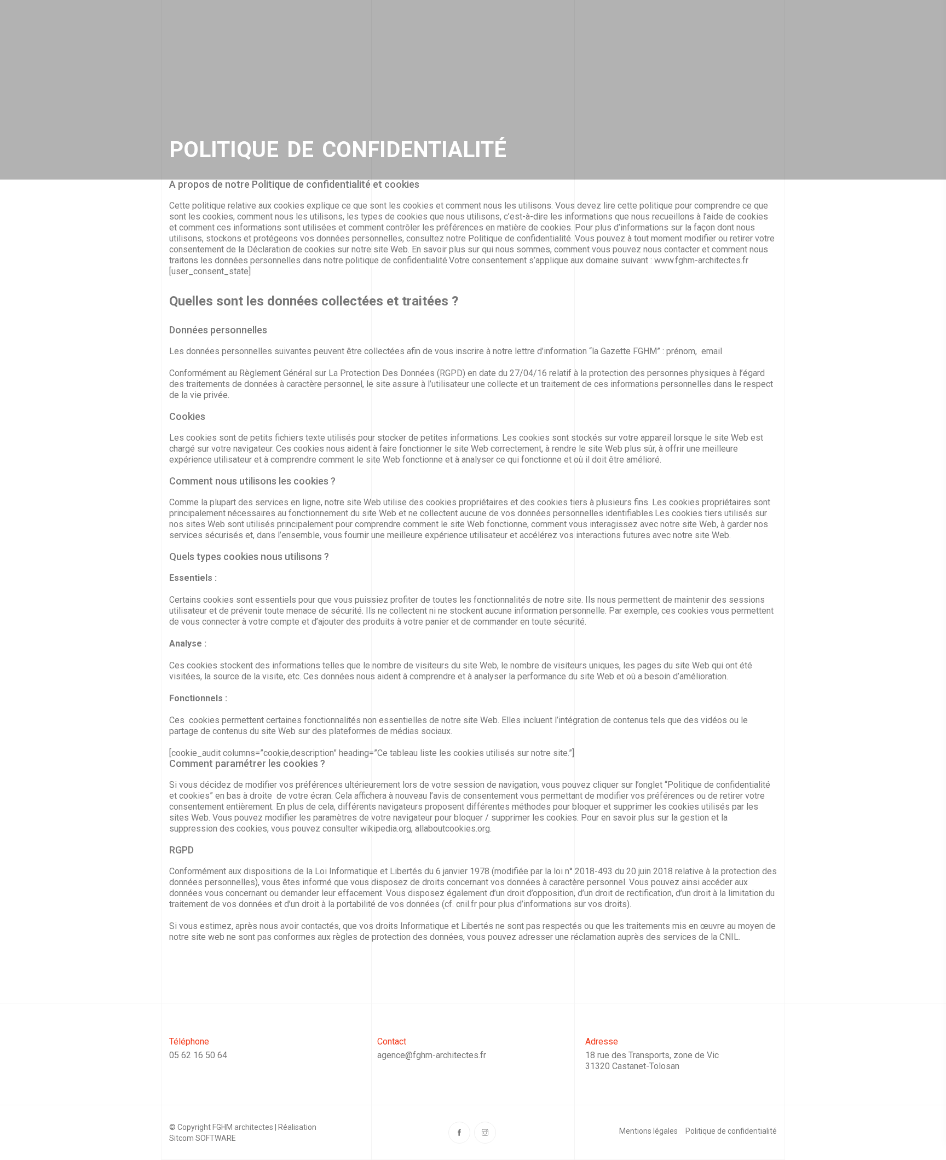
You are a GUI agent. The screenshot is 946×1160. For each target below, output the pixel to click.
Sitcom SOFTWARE (202, 1138)
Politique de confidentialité (731, 1131)
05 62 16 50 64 (198, 1055)
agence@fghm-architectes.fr (431, 1055)
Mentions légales (648, 1131)
